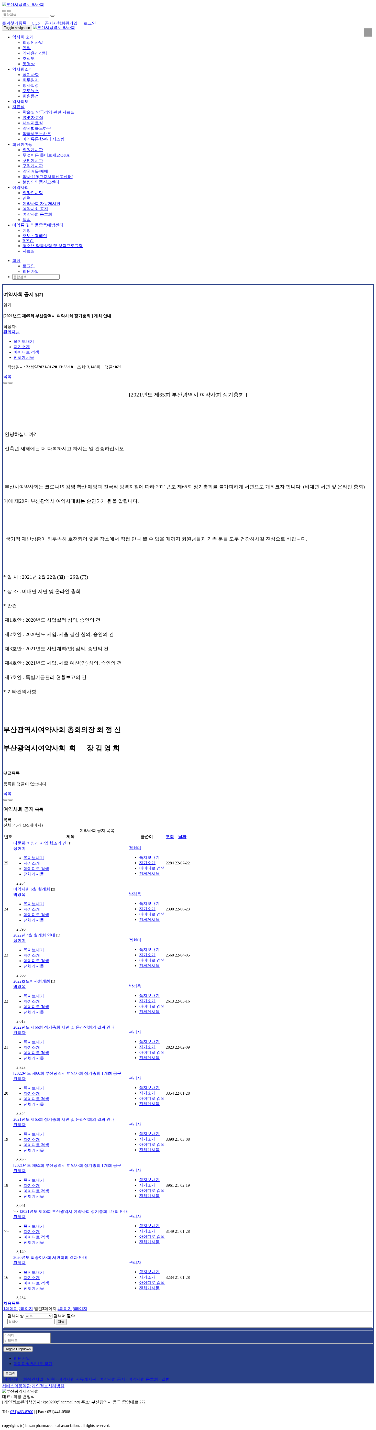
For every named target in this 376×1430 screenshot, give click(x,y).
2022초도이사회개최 (31, 981)
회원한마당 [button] (22, 144)
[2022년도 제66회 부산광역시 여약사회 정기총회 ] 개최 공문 (67, 1073)
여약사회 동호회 (37, 214)
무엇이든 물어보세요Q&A (46, 155)
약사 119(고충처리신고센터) (48, 176)
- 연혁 (50, 1379)
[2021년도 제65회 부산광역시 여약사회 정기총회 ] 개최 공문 (67, 1165)
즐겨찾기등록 (14, 23)
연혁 (27, 48)
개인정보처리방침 (48, 1386)
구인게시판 (33, 160)
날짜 (182, 836)
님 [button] (11, 332)
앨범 (27, 219)
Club (36, 23)
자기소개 (22, 347)
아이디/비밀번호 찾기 (33, 1363)
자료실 (29, 251)
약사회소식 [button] (22, 69)
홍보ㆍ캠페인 (35, 236)
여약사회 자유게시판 (41, 203)
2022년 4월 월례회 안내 (34, 935)
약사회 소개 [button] (23, 37)
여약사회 (12, 1379)
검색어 (64, 1316)
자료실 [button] (18, 107)
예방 (27, 230)
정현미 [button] (19, 848)
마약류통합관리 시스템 (43, 139)
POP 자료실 (33, 117)
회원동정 (31, 96)
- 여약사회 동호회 (142, 1379)
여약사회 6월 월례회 (31, 889)
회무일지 (31, 80)
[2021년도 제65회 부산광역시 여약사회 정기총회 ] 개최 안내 (74, 1211)
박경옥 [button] (19, 894)
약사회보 (20, 101)
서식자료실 (33, 123)
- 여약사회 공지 (111, 1379)
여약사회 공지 (35, 209)
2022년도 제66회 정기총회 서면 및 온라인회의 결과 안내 (64, 1027)
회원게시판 (33, 150)
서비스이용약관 (16, 1386)
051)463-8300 (21, 1412)
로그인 (90, 23)
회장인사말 (33, 42)
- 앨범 (164, 1379)
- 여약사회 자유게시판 (76, 1379)
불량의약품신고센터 (41, 182)
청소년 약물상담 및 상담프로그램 (53, 246)
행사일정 (31, 85)
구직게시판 (33, 166)
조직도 (29, 58)
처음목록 (11, 1303)
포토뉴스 (31, 91)
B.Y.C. (28, 241)
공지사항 (53, 23)
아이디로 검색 (26, 352)
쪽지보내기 (24, 341)
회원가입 (69, 23)
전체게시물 (24, 357)
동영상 (29, 64)
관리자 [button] (19, 1032)
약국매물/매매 (35, 171)
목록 (7, 376)
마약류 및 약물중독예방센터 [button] (37, 225)
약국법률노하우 (37, 128)
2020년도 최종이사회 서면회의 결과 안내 (50, 1257)
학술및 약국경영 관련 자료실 (49, 112)
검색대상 (15, 1316)
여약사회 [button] (20, 187)
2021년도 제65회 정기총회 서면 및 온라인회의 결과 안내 (64, 1119)
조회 (170, 836)
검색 (61, 1322)
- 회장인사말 (33, 1379)
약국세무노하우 (37, 133)
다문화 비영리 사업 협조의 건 (40, 843)
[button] (16, 260)
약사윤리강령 (35, 53)
